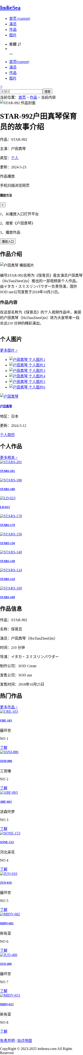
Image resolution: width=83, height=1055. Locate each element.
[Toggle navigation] (11, 54)
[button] (41, 180)
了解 (3, 748)
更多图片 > (9, 350)
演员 (13, 24)
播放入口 (8, 241)
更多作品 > (9, 707)
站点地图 (24, 1041)
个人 (14, 158)
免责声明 (7, 1041)
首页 (19, 18)
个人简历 (7, 435)
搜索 (47, 91)
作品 (13, 30)
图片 (13, 35)
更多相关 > (9, 458)
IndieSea (10, 8)
